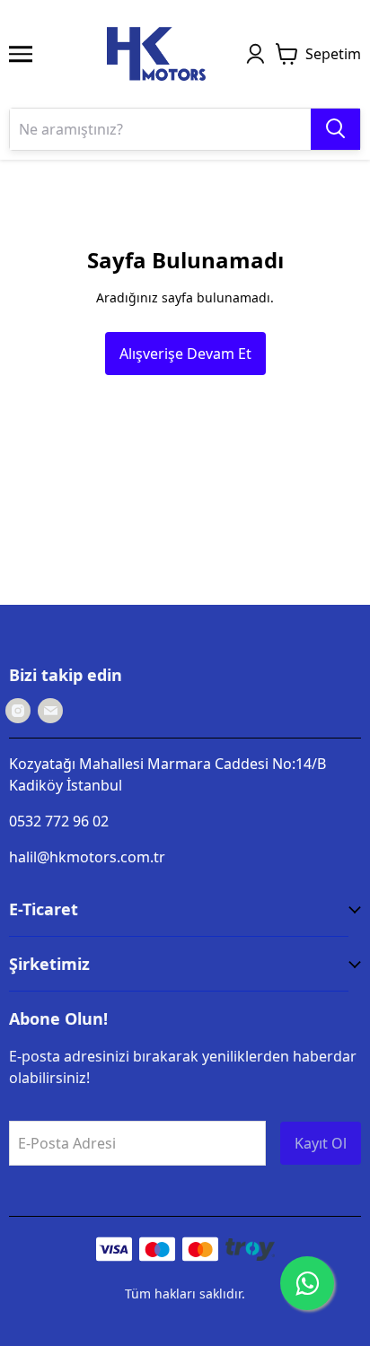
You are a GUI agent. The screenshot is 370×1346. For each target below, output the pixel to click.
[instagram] (18, 710)
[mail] (50, 710)
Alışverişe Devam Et (185, 353)
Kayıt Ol (321, 1143)
